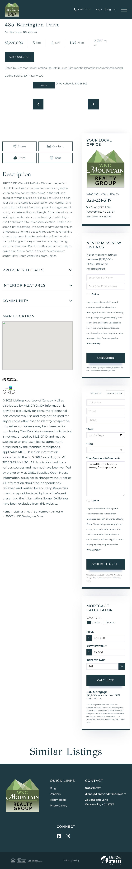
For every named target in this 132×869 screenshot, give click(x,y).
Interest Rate (95, 660)
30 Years (96, 622)
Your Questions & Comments (103, 458)
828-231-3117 (84, 9)
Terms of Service (114, 578)
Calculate (105, 680)
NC (29, 511)
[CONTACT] (19, 57)
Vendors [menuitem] (55, 794)
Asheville (57, 511)
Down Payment (96, 645)
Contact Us (92, 217)
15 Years (111, 622)
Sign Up (111, 9)
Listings (19, 511)
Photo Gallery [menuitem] (58, 805)
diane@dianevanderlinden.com (105, 794)
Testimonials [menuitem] (58, 799)
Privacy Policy (93, 343)
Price (90, 631)
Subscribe (105, 357)
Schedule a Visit (115, 393)
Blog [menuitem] (53, 788)
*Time (89, 443)
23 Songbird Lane (99, 802)
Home (6, 511)
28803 (10, 516)
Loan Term (94, 617)
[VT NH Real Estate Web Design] (111, 860)
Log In (99, 9)
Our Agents (105, 217)
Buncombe (41, 511)
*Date (89, 429)
